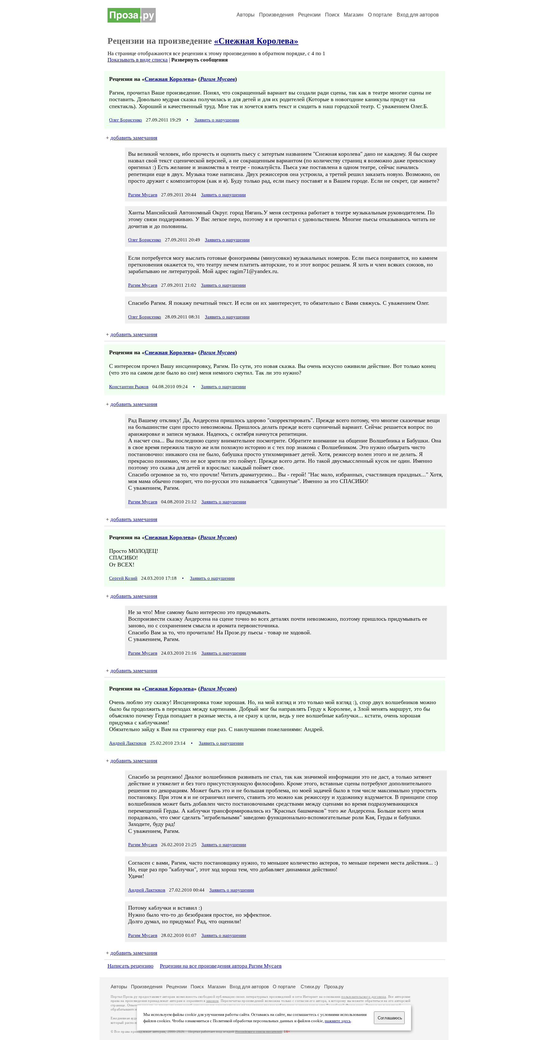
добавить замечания (133, 138)
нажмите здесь (338, 1021)
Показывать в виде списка (138, 60)
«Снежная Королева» (256, 41)
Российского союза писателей (258, 1031)
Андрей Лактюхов (127, 743)
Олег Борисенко (125, 119)
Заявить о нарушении (216, 119)
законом (212, 1001)
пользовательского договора (363, 996)
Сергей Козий (123, 578)
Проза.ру (334, 986)
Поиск (332, 14)
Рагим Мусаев (217, 79)
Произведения (276, 14)
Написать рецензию (130, 966)
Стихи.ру (310, 986)
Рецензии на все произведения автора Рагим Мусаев (221, 966)
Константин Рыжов (128, 386)
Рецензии (309, 14)
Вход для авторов (418, 14)
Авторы (246, 14)
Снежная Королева (169, 79)
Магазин (353, 14)
